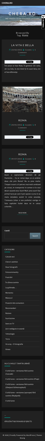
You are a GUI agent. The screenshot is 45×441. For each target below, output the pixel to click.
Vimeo (7, 349)
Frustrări (8, 277)
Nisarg (22, 438)
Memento (9, 293)
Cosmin (28, 50)
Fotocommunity (11, 272)
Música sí (8, 298)
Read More (23, 213)
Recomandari (10, 308)
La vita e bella (22, 45)
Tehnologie (10, 334)
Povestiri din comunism (14, 303)
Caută (6, 230)
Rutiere (8, 313)
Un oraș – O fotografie (14, 344)
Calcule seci (10, 256)
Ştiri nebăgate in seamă (14, 329)
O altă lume (10, 401)
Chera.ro (7, 2)
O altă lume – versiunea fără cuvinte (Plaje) (22, 379)
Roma (22, 120)
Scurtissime (10, 318)
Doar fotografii (11, 267)
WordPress (30, 435)
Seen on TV (9, 323)
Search (35, 236)
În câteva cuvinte (12, 282)
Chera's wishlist (11, 262)
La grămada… (10, 287)
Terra (7, 339)
